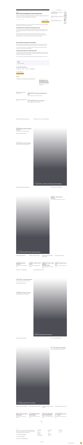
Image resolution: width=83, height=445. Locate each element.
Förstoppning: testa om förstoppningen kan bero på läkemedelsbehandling (44, 81)
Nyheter (49, 431)
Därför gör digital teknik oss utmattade (43, 334)
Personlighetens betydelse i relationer (23, 292)
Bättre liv (19, 127)
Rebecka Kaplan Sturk (23, 434)
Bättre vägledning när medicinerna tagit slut (36, 100)
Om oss (38, 431)
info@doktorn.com (25, 438)
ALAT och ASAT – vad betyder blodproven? (24, 279)
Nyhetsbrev (49, 435)
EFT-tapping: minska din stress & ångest (26, 402)
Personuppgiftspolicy (39, 435)
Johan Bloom (23, 436)
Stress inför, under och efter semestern (23, 143)
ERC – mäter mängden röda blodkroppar (58, 347)
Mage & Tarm (43, 78)
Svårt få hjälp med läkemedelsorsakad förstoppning (28, 252)
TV (48, 432)
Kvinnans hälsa (33, 99)
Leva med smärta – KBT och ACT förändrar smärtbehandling (48, 183)
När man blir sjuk (55, 15)
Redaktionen (38, 432)
